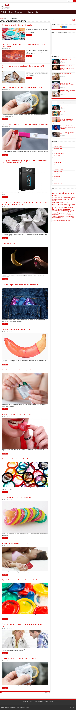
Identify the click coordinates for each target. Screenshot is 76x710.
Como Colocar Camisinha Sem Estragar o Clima (18, 370)
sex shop (64, 219)
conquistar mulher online (61, 201)
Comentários (66, 102)
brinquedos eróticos (65, 196)
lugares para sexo (60, 212)
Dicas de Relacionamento (59, 153)
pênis (53, 217)
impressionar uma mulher (58, 210)
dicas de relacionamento (60, 203)
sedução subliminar (65, 217)
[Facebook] (63, 27)
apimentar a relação (64, 191)
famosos (71, 206)
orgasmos (55, 214)
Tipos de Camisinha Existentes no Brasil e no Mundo (19, 580)
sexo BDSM (72, 217)
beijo (62, 193)
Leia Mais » (29, 34)
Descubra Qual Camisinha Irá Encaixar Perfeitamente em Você (23, 87)
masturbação (68, 212)
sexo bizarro (55, 219)
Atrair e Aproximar (58, 144)
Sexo (11, 12)
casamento (60, 197)
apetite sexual (55, 191)
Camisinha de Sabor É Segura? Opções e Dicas (17, 497)
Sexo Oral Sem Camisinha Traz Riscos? (15, 459)
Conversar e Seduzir (58, 148)
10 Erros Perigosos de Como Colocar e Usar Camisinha (20, 658)
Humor (30, 12)
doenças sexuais (55, 205)
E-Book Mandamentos (38, 701)
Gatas (37, 12)
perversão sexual (63, 214)
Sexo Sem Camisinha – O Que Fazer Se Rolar (17, 414)
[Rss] (61, 27)
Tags (71, 102)
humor (54, 209)
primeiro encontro (70, 216)
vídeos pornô (66, 220)
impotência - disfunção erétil (64, 209)
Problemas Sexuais (6, 206)
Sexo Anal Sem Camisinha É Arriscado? (15, 543)
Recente (54, 102)
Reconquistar (56, 173)
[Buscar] (74, 1)
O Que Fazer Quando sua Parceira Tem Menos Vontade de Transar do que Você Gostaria (67, 92)
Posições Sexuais (57, 167)
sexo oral (60, 219)
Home (2, 18)
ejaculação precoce (64, 206)
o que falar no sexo (66, 213)
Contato (30, 701)
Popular (59, 102)
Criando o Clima (57, 150)
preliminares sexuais (60, 216)
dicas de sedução (69, 204)
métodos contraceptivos (57, 213)
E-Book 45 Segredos (49, 701)
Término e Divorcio (58, 183)
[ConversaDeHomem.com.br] (5, 6)
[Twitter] (66, 27)
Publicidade (25, 701)
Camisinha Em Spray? (9, 244)
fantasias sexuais (57, 207)
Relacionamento (20, 12)
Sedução (4, 12)
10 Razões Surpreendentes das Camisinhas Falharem (20, 285)
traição (60, 220)
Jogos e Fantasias (57, 162)
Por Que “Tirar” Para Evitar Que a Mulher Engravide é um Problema (25, 124)
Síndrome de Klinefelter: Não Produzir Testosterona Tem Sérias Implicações (67, 127)
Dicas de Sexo (5, 582)
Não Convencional (57, 164)
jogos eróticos (66, 210)
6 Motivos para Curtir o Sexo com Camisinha (17, 25)
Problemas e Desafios (58, 169)
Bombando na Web (6, 27)
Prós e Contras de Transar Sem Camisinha (16, 329)
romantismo (58, 217)
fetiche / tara (67, 207)
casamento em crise (66, 197)
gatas (72, 207)
